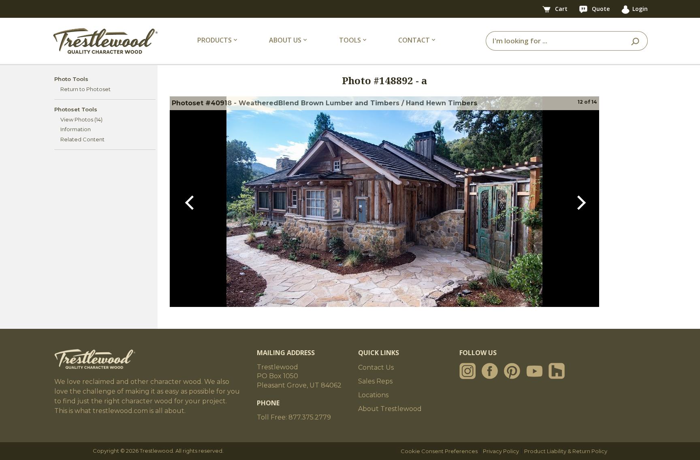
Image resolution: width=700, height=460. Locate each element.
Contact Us (376, 367)
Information (75, 129)
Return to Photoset (85, 89)
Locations (373, 395)
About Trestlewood (390, 409)
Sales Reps (375, 381)
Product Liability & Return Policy (565, 451)
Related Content (82, 139)
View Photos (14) (81, 119)
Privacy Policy (501, 451)
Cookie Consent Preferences (439, 451)
